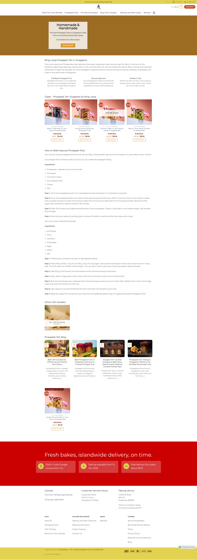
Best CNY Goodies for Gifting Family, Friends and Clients (57, 362)
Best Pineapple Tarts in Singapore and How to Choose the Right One (85, 362)
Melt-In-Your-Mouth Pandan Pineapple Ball (139, 129)
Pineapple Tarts (71, 13)
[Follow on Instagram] (168, 2)
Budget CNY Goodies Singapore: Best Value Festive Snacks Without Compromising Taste (112, 363)
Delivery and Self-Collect (130, 13)
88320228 (59, 500)
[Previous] (44, 122)
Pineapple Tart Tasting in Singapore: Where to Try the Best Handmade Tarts (140, 362)
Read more (112, 140)
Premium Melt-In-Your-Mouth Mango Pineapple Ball (111, 129)
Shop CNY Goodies (108, 13)
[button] (177, 7)
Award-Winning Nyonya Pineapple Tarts (84, 129)
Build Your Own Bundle (52, 13)
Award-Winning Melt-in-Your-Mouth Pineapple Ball (57, 418)
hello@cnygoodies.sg (63, 495)
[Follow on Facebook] (166, 2)
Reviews (147, 13)
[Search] (154, 12)
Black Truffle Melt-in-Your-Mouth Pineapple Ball (57, 129)
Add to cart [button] (57, 140)
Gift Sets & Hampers (89, 13)
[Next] (151, 122)
